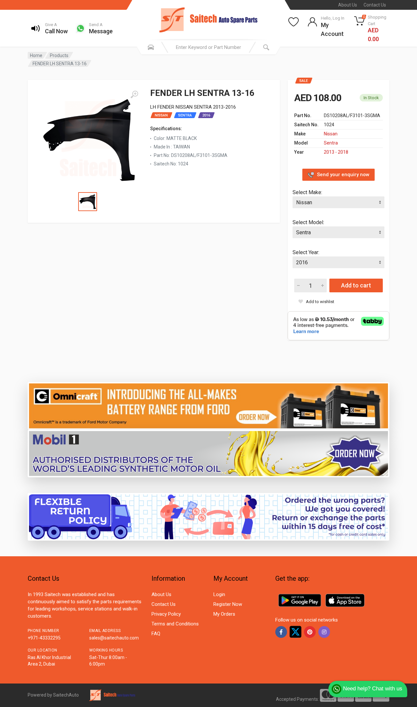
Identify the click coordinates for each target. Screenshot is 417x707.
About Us (347, 5)
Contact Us (375, 5)
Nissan (331, 133)
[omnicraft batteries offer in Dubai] (208, 405)
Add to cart (356, 285)
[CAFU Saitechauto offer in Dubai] (208, 453)
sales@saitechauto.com (114, 637)
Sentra (331, 143)
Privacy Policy (166, 614)
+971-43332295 (44, 637)
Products (59, 55)
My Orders (224, 614)
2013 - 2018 (336, 152)
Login (219, 594)
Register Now (227, 604)
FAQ (155, 634)
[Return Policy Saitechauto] (208, 516)
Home (36, 55)
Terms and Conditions (175, 624)
